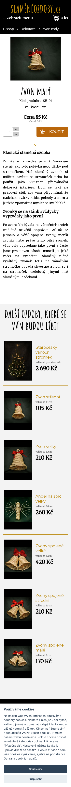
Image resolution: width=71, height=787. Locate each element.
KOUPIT (56, 131)
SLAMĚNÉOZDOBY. (35, 9)
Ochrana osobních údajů (20, 758)
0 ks (64, 18)
